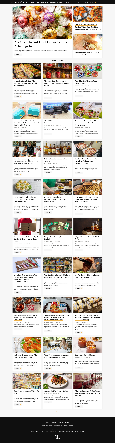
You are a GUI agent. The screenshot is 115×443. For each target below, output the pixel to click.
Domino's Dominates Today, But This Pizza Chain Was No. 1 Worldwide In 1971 (86, 161)
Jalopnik (37, 431)
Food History (68, 104)
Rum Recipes (99, 338)
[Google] (90, 2)
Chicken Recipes (67, 374)
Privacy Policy (64, 422)
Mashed (68, 431)
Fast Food (99, 35)
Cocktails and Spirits (66, 142)
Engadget (31, 431)
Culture (69, 338)
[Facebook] (75, 2)
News (37, 2)
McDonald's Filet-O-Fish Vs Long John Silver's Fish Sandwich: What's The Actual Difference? (26, 123)
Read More (17, 54)
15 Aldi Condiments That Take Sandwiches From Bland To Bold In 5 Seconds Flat (26, 83)
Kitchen (61, 2)
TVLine (42, 431)
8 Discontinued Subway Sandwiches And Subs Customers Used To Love (56, 199)
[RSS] (92, 2)
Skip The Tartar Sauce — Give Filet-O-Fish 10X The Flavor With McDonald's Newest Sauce (56, 317)
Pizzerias (99, 7)
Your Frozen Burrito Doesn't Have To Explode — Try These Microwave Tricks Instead (87, 123)
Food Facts (68, 64)
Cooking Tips (99, 104)
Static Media (49, 425)
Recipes (32, 2)
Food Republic (61, 431)
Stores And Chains (36, 64)
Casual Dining (37, 142)
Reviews (69, 220)
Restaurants (54, 2)
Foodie (54, 431)
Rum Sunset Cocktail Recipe (85, 355)
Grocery (69, 7)
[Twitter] (78, 2)
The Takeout (83, 431)
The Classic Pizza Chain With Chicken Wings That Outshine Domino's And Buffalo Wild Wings (88, 27)
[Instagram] (87, 2)
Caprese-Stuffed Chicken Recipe (56, 391)
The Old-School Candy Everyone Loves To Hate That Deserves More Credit (56, 83)
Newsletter (100, 2)
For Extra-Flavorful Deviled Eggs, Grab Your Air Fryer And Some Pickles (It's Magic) (25, 199)
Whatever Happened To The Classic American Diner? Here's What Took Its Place (87, 393)
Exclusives (44, 2)
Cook (67, 2)
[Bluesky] (85, 2)
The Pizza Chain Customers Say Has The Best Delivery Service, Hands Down (26, 239)
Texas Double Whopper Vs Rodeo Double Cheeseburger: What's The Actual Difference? (87, 199)
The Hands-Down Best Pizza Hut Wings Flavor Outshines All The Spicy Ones (25, 317)
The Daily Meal (74, 431)
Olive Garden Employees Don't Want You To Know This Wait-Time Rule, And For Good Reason (26, 161)
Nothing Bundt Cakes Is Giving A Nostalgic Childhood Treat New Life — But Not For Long (87, 317)
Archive (54, 422)
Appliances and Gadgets (35, 258)
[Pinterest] (83, 2)
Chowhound (49, 431)
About (48, 422)
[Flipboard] (80, 2)
